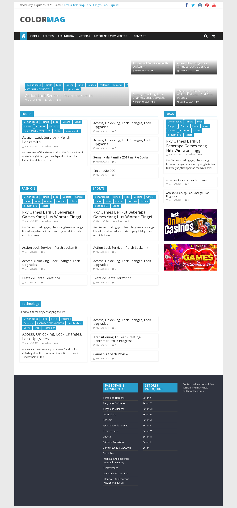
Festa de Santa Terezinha (41, 278)
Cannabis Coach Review (110, 354)
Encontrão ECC (104, 171)
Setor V (147, 425)
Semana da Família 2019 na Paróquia (120, 157)
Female (48, 84)
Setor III (147, 436)
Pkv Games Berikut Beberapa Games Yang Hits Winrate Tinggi (51, 214)
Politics (48, 36)
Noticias (84, 36)
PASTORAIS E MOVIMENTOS (110, 36)
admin (51, 100)
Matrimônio (109, 414)
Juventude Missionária (115, 473)
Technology (66, 36)
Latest (80, 84)
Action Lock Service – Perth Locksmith (59, 95)
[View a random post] (213, 36)
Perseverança (110, 431)
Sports (34, 36)
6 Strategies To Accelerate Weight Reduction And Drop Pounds (195, 94)
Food (58, 84)
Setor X (147, 397)
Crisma (107, 436)
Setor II (147, 442)
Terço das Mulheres (114, 403)
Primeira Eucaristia (113, 442)
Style (37, 327)
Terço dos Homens (114, 397)
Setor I (146, 447)
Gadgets (67, 196)
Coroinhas (108, 453)
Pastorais (104, 84)
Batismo (107, 420)
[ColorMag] (23, 36)
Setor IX (147, 403)
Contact (140, 36)
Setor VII (147, 414)
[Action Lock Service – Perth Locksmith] (74, 47)
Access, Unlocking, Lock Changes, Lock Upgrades (92, 4)
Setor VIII (148, 408)
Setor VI (147, 420)
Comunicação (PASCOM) (117, 447)
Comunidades (34, 84)
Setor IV (147, 431)
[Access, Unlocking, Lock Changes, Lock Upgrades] (196, 47)
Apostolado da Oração (115, 425)
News (37, 201)
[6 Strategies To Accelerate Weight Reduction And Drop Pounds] (196, 78)
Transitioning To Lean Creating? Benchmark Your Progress (117, 339)
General (69, 84)
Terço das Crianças (113, 408)
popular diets (72, 89)
